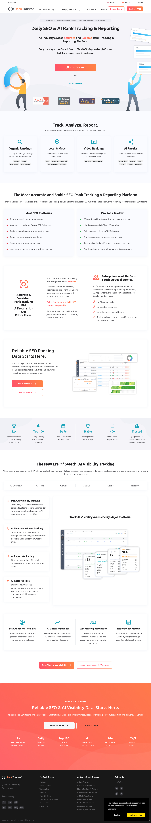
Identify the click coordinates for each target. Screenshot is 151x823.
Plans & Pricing (107, 9)
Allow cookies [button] (136, 815)
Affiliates (43, 792)
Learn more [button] (112, 809)
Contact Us (44, 806)
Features (43, 782)
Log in (140, 2)
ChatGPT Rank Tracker (85, 803)
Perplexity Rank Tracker (86, 810)
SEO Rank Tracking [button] (46, 9)
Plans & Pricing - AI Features (87, 789)
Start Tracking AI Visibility (57, 665)
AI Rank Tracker (83, 782)
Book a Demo (75, 84)
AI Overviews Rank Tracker (87, 792)
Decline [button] (117, 815)
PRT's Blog (119, 782)
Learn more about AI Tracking (94, 665)
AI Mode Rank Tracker (85, 796)
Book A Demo (27, 393)
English (112, 2)
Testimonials (44, 789)
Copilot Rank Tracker (85, 806)
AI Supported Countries (86, 785)
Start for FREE (77, 67)
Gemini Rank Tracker (84, 799)
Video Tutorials (45, 785)
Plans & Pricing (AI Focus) (49, 799)
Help (126, 2)
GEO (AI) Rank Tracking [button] (70, 9)
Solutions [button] (91, 9)
